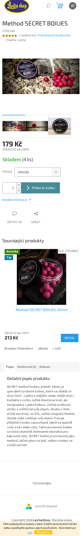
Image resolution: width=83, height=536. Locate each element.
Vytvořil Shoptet (46, 506)
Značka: (16, 40)
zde (29, 533)
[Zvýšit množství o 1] (18, 185)
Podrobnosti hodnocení (54, 35)
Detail (70, 338)
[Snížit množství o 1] (18, 190)
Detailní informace (14, 200)
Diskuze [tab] (44, 367)
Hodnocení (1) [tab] (26, 367)
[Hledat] (48, 5)
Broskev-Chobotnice (19, 348)
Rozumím (43, 532)
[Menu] (72, 5)
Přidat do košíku (43, 188)
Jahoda (43, 348)
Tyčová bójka (41, 483)
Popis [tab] (10, 367)
